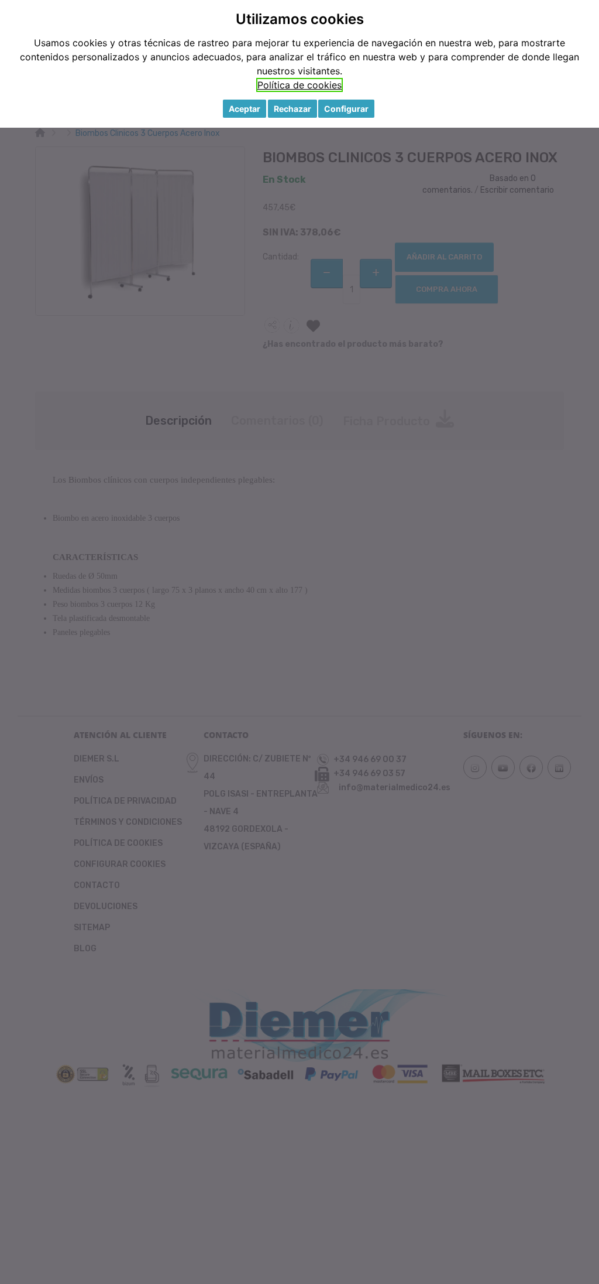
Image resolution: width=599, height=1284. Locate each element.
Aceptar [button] (244, 109)
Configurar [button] (346, 109)
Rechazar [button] (292, 109)
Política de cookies (299, 85)
